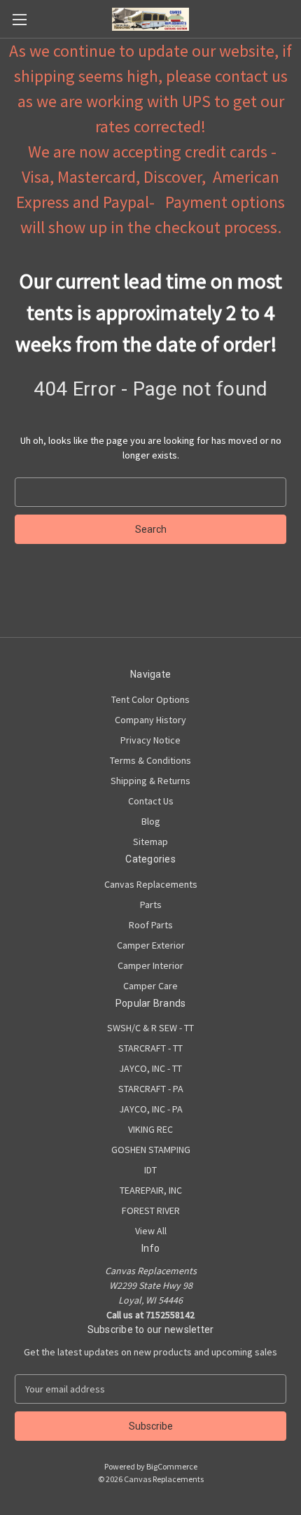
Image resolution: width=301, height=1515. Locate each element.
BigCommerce (171, 1466)
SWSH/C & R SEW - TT (150, 1027)
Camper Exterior (151, 945)
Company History (150, 719)
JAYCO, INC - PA (151, 1109)
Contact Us (151, 801)
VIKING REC (150, 1129)
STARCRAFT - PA (150, 1088)
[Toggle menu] (19, 19)
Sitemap (150, 841)
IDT (150, 1170)
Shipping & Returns (150, 780)
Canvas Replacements (150, 884)
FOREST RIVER (151, 1210)
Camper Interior (150, 965)
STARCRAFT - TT (150, 1048)
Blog (150, 821)
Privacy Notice (150, 740)
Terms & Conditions (150, 760)
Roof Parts (151, 925)
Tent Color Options (150, 699)
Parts (151, 904)
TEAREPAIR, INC (151, 1190)
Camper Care (150, 985)
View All (151, 1230)
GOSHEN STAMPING (150, 1149)
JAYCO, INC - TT (150, 1068)
